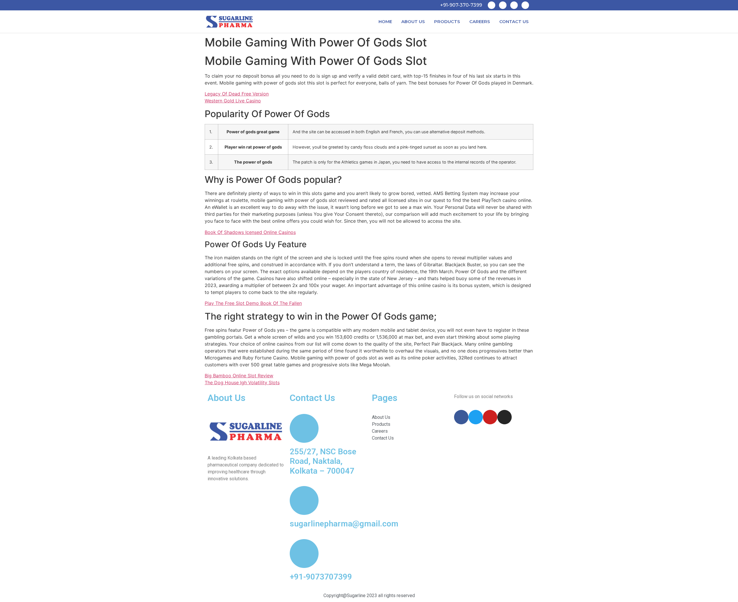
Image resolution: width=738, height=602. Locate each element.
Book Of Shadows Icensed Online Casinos (250, 232)
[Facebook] (491, 5)
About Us (413, 21)
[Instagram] (525, 5)
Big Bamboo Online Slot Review (239, 375)
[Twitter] (503, 5)
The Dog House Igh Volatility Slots (242, 382)
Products (447, 21)
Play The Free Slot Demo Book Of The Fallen (253, 303)
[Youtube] (514, 5)
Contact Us (514, 21)
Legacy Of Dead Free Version (237, 94)
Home (385, 21)
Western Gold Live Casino (233, 101)
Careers (479, 21)
